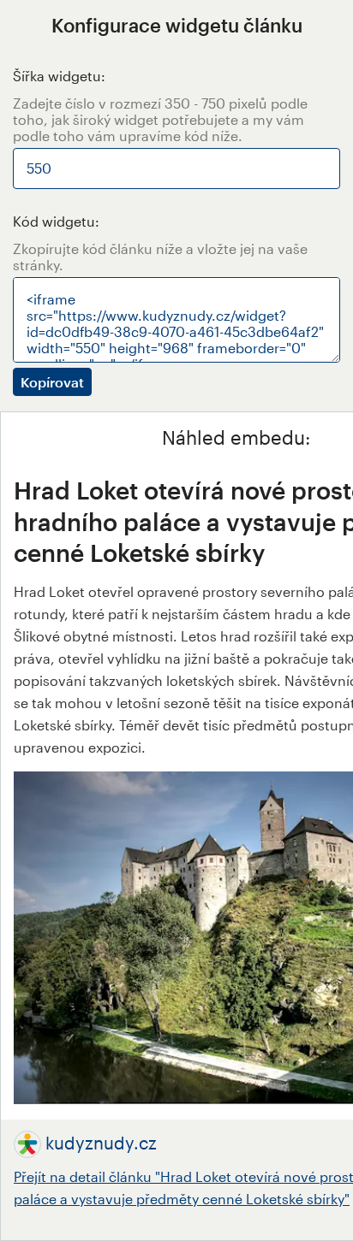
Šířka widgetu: (59, 76)
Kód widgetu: (56, 221)
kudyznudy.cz (101, 1142)
